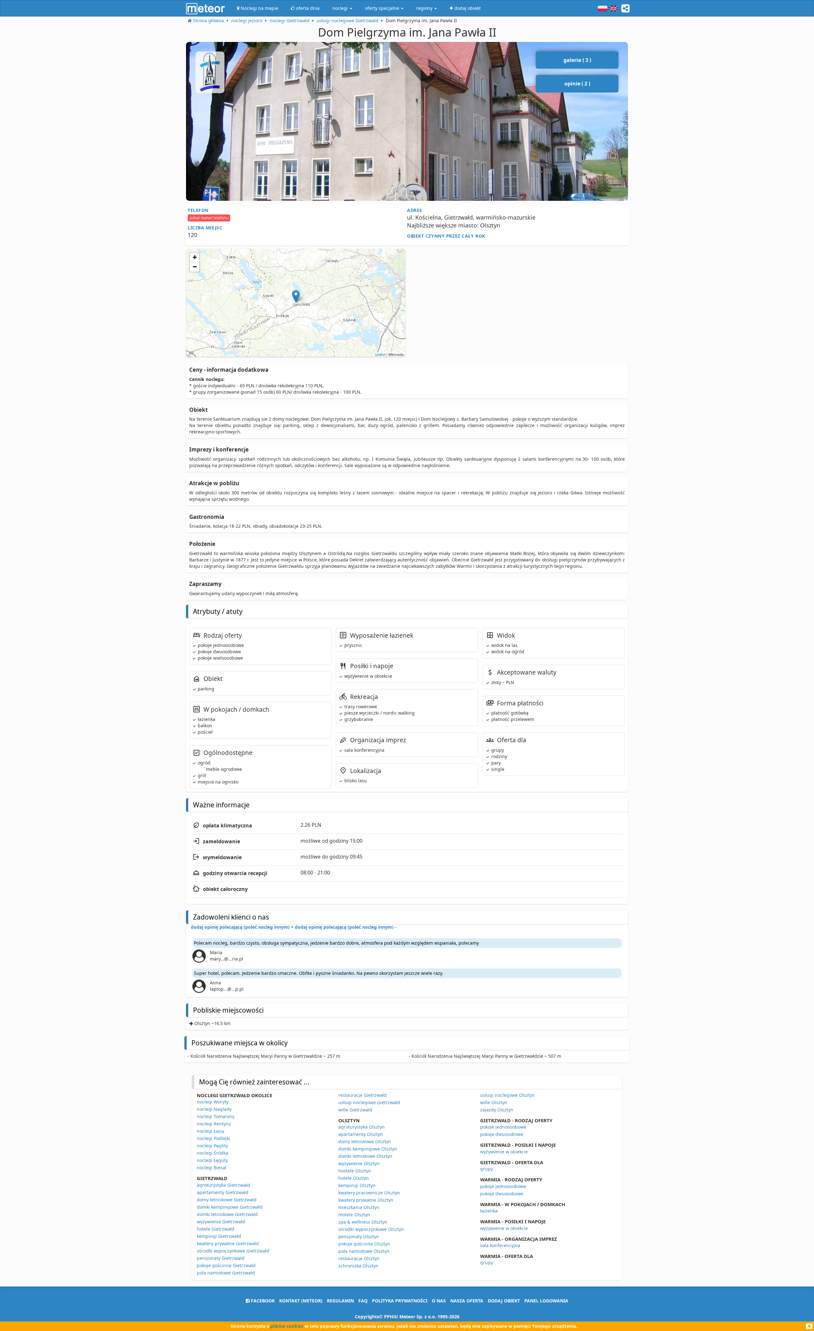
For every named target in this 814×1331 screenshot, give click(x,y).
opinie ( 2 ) (577, 83)
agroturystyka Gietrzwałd (223, 1185)
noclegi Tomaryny (215, 1116)
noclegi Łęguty (212, 1160)
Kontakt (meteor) (300, 1301)
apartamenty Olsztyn (360, 1134)
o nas (439, 1301)
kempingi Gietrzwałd (219, 1236)
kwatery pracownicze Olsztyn (369, 1193)
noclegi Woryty (212, 1102)
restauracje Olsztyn (359, 1258)
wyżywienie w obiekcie (504, 1152)
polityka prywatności (399, 1301)
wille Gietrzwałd (355, 1110)
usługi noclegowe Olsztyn (507, 1095)
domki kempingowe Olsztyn (367, 1149)
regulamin (340, 1301)
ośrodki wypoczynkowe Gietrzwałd (233, 1251)
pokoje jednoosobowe (503, 1127)
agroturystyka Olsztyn (361, 1127)
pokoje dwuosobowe (501, 1134)
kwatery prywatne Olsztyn (365, 1200)
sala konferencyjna (500, 1245)
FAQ (363, 1301)
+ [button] (195, 257)
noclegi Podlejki (213, 1138)
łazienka (489, 1211)
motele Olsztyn (354, 1215)
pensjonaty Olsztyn (358, 1236)
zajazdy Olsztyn (496, 1110)
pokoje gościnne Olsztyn (364, 1244)
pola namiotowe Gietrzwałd (226, 1273)
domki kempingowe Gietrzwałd (230, 1207)
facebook (262, 1301)
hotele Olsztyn (353, 1178)
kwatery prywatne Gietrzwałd (228, 1243)
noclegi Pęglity (212, 1146)
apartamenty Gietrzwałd (222, 1192)
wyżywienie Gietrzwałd (221, 1222)
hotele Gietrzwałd (215, 1229)
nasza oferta (466, 1301)
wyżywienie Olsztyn (359, 1163)
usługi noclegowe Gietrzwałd (369, 1102)
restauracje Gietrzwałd (362, 1095)
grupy (486, 1169)
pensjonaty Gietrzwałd (221, 1258)
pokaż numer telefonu (209, 218)
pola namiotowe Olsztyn (364, 1251)
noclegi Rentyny (214, 1124)
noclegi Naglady (214, 1109)
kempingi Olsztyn (357, 1185)
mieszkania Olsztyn (358, 1207)
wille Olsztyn (493, 1102)
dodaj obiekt (504, 1301)
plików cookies (286, 1326)
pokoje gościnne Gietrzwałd (226, 1265)
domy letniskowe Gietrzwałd (227, 1200)
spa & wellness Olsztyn (362, 1222)
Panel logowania (546, 1301)
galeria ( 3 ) (577, 60)
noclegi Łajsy (210, 1131)
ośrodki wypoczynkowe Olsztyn (371, 1229)
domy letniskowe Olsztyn (364, 1141)
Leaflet (380, 354)
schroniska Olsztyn (358, 1266)
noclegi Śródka (212, 1153)
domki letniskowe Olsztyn (365, 1156)
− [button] (195, 267)
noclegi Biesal (211, 1168)
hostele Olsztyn (354, 1171)
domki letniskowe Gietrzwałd (227, 1214)
